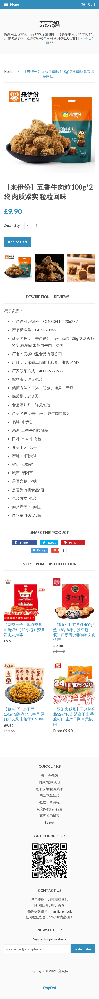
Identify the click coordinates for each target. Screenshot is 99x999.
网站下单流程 (49, 796)
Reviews (62, 297)
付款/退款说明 (49, 782)
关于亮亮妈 (49, 775)
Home (8, 71)
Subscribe (83, 949)
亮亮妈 (49, 24)
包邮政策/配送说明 (50, 789)
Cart (91, 4)
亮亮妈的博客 (49, 816)
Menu (14, 4)
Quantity (12, 225)
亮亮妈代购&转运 (49, 809)
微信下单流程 (49, 802)
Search (50, 822)
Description (38, 297)
